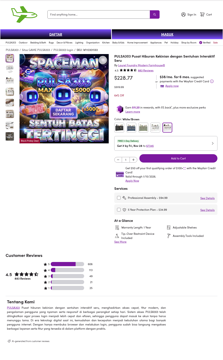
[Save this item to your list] (103, 60)
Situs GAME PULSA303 (36, 50)
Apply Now (132, 181)
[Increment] (133, 160)
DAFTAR (55, 34)
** (184, 168)
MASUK (167, 34)
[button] (64, 98)
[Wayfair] (24, 14)
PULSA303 (12, 50)
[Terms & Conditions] (212, 81)
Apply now (172, 86)
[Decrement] (118, 160)
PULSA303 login (63, 50)
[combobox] (99, 14)
